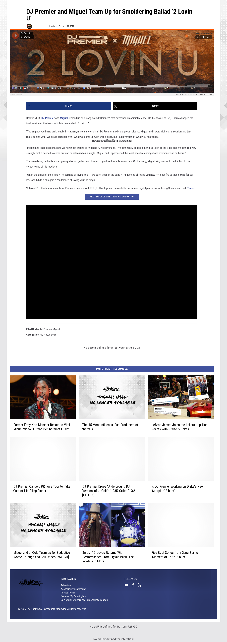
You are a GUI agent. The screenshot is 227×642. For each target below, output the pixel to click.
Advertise (66, 585)
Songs (52, 334)
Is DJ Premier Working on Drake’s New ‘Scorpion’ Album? (177, 488)
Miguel (64, 118)
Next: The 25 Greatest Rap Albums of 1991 (112, 196)
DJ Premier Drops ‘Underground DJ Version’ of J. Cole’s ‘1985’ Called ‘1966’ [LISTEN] (109, 490)
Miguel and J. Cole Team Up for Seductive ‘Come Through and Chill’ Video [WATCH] (41, 555)
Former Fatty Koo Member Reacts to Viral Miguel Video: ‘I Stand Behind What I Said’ (41, 427)
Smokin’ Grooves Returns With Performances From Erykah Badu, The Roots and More (108, 557)
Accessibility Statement (73, 589)
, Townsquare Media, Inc (53, 609)
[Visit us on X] (141, 585)
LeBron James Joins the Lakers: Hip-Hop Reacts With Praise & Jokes (179, 427)
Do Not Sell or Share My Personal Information (84, 600)
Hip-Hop (44, 334)
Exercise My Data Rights (73, 596)
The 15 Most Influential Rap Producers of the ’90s (110, 427)
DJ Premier (48, 118)
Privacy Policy (68, 592)
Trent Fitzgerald (40, 26)
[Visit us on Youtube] (127, 585)
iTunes (190, 188)
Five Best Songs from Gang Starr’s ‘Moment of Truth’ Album (174, 555)
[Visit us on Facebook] (134, 585)
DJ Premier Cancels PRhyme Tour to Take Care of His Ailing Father (41, 488)
